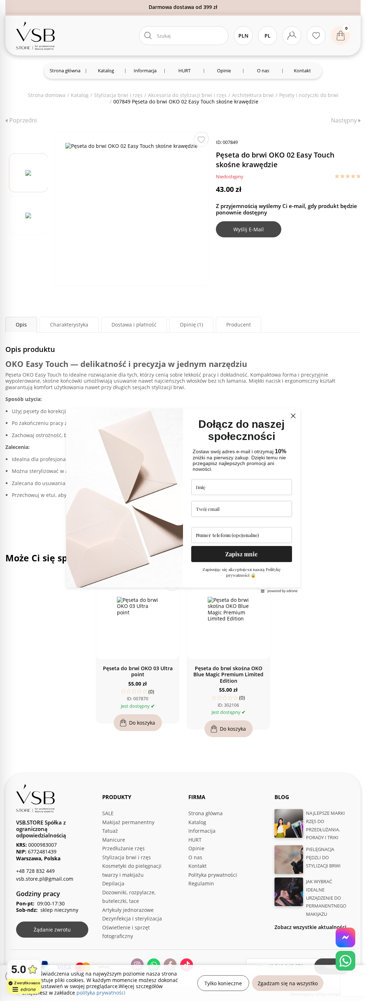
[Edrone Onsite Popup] (183, 500)
